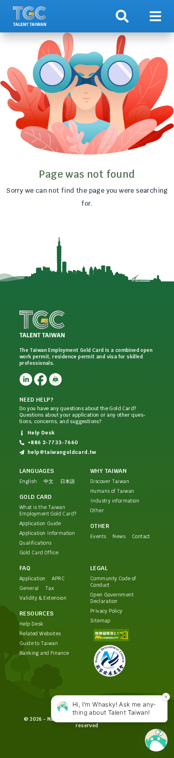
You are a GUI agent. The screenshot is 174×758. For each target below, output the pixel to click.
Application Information (47, 533)
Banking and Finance (44, 653)
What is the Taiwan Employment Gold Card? (47, 510)
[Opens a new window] (25, 379)
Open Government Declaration (112, 598)
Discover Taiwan (109, 481)
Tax (49, 588)
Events (98, 536)
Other (97, 510)
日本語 (67, 481)
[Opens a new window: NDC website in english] (122, 661)
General (29, 588)
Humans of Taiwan (112, 491)
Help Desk (31, 624)
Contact (141, 536)
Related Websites (40, 633)
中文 (49, 481)
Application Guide (40, 523)
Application (32, 578)
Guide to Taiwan (38, 643)
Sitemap (100, 620)
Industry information (114, 501)
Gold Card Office (38, 552)
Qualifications (35, 543)
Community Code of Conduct (113, 581)
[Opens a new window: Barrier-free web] (122, 635)
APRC (58, 578)
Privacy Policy (106, 611)
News (118, 536)
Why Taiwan (108, 471)
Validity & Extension (42, 598)
